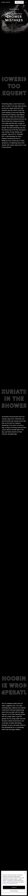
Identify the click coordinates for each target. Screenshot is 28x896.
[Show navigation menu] (25, 2)
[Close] (25, 873)
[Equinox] (6, 2)
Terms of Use (15, 883)
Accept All (14, 887)
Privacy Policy (7, 883)
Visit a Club (19, 2)
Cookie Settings (14, 891)
